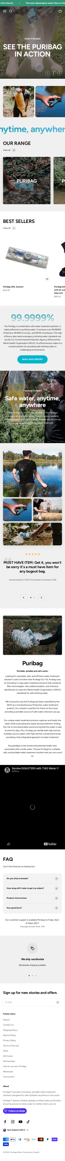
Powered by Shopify (31, 1152)
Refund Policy (9, 1035)
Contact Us (8, 1025)
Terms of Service (11, 1045)
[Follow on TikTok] (28, 1122)
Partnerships (9, 1061)
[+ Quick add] (47, 279)
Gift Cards (8, 1056)
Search (6, 1019)
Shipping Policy (10, 1030)
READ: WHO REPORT (32, 359)
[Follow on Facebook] (5, 1122)
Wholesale (8, 1071)
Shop (5, 1051)
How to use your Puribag (14, 1066)
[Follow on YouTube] (20, 1122)
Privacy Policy (9, 1040)
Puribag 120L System (13, 286)
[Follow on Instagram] (13, 1122)
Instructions (9, 1076)
